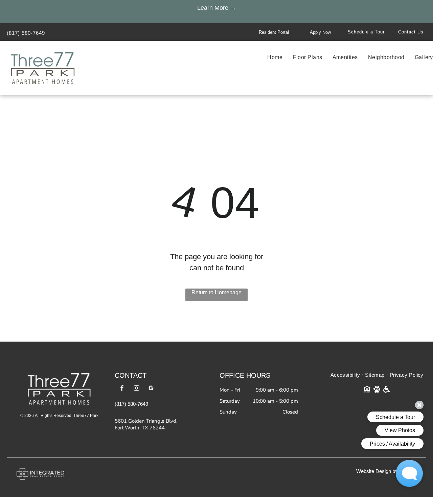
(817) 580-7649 (26, 33)
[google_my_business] (151, 388)
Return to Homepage (216, 292)
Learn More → (216, 7)
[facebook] (122, 388)
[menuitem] (269, 57)
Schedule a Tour (366, 31)
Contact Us (411, 31)
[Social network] (367, 390)
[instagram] (136, 388)
